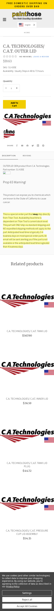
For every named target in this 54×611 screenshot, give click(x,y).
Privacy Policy (12, 586)
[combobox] (27, 25)
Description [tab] (9, 155)
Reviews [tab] (27, 155)
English (28, 25)
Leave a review (41, 56)
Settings (27, 593)
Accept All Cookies (27, 606)
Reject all (27, 599)
